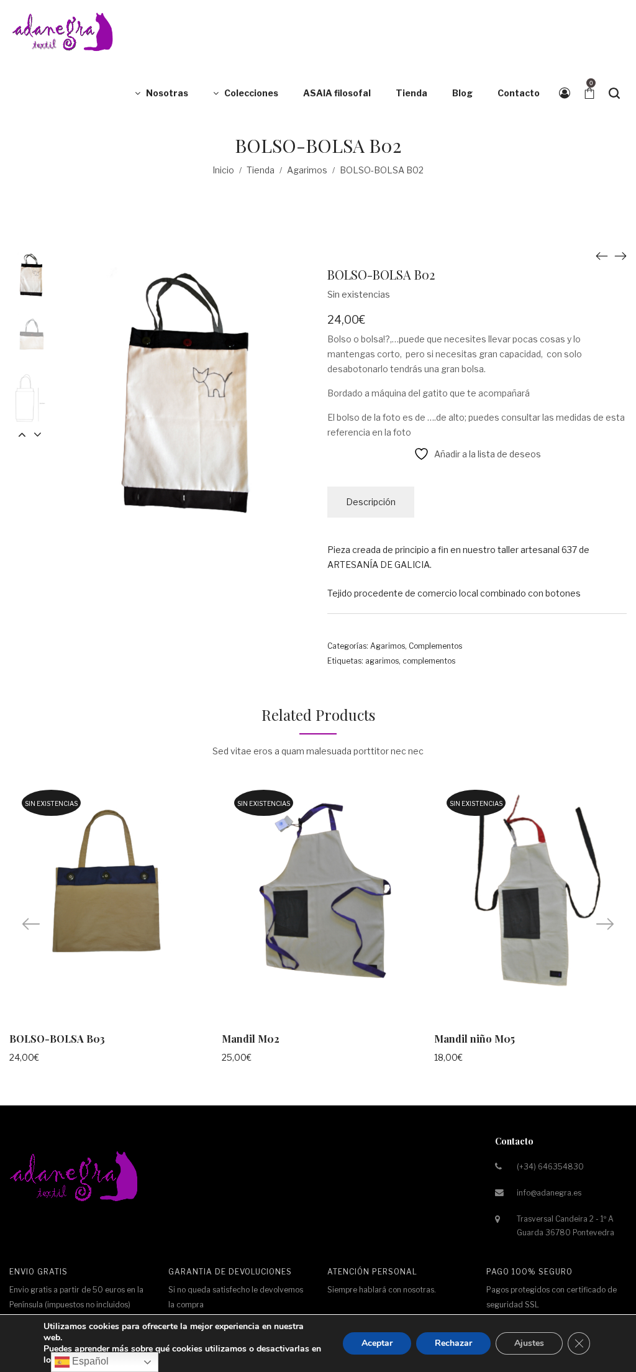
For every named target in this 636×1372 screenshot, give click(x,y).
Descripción (371, 501)
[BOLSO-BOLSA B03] (620, 255)
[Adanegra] (65, 31)
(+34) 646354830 (550, 1166)
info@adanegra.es (549, 1192)
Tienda (261, 170)
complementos (428, 660)
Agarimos (307, 170)
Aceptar (377, 1343)
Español (89, 1361)
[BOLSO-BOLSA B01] (602, 255)
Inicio (223, 170)
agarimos (382, 660)
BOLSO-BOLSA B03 (57, 1038)
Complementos (435, 646)
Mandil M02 (250, 1038)
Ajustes (529, 1343)
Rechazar (453, 1343)
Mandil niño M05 (474, 1038)
